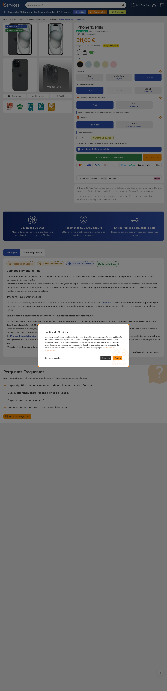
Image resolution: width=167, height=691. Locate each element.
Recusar (106, 358)
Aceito (118, 358)
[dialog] (83, 345)
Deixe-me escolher (53, 358)
